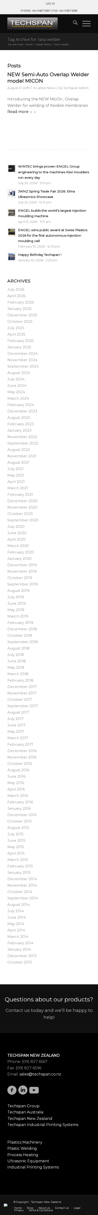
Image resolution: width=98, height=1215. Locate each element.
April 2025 (16, 334)
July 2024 (15, 379)
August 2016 (18, 770)
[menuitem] (50, 3)
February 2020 (20, 552)
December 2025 (22, 315)
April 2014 (16, 930)
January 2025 (19, 347)
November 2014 (22, 885)
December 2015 (22, 815)
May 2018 (15, 667)
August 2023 (18, 417)
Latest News (45, 88)
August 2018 (18, 648)
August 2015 (18, 827)
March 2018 (17, 674)
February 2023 (20, 424)
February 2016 (20, 802)
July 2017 (15, 718)
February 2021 (20, 494)
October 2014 (19, 891)
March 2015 (17, 859)
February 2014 (20, 943)
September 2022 (22, 443)
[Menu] (84, 23)
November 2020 (22, 507)
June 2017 (16, 725)
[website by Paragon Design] (6, 1205)
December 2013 (22, 955)
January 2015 (19, 872)
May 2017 (15, 731)
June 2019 (16, 603)
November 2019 (22, 571)
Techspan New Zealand (29, 1118)
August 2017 (18, 712)
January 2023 (19, 430)
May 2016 (15, 782)
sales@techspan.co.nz (40, 1074)
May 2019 (15, 610)
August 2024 (18, 372)
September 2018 (22, 642)
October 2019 (19, 577)
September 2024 (23, 366)
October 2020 (20, 513)
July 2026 (15, 289)
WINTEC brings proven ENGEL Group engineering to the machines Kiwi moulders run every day (53, 171)
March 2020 (18, 545)
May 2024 (16, 392)
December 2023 (22, 411)
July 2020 (15, 526)
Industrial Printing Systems (33, 1167)
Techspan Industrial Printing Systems (42, 1124)
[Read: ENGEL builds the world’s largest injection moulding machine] (11, 212)
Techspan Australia (25, 1112)
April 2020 (16, 539)
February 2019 (20, 622)
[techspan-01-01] (40, 23)
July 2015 (15, 834)
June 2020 (16, 533)
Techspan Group (23, 1106)
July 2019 (15, 597)
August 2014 (18, 904)
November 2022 (22, 437)
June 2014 (16, 917)
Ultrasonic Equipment (28, 1161)
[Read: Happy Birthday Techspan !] (11, 256)
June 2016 (16, 776)
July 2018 (15, 654)
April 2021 (16, 481)
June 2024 (16, 385)
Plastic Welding (22, 1148)
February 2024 (20, 404)
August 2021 (18, 462)
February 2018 (20, 680)
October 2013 (19, 962)
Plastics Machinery (24, 1142)
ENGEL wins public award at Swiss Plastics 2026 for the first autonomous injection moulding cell (52, 235)
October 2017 (19, 699)
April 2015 (16, 853)
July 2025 (15, 328)
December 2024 (22, 353)
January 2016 (19, 808)
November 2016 (21, 757)
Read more (18, 111)
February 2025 (20, 340)
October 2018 (19, 635)
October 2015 (19, 821)
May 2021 (15, 475)
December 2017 (22, 686)
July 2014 (15, 911)
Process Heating (22, 1155)
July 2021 (15, 469)
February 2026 (20, 302)
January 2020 (19, 558)
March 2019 (17, 616)
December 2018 (22, 629)
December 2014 (22, 879)
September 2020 (23, 520)
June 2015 (16, 840)
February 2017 (20, 744)
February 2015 (20, 866)
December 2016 (22, 750)
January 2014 (19, 949)
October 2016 (19, 763)
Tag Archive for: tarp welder (34, 39)
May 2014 (15, 923)
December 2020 (22, 501)
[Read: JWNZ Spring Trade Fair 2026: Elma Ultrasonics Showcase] (11, 193)
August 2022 (18, 449)
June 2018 (16, 661)
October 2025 (20, 321)
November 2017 (21, 693)
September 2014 (22, 898)
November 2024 (22, 360)
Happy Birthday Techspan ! (39, 255)
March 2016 (17, 795)
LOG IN (50, 3)
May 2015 (15, 847)
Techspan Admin (76, 88)
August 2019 (18, 590)
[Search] (73, 23)
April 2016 (16, 789)
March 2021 (17, 488)
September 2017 (22, 706)
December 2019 (22, 565)
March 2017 (17, 738)
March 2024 (18, 398)
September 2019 (22, 584)
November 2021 (21, 456)
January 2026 (19, 308)
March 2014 (17, 936)
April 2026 (16, 296)
